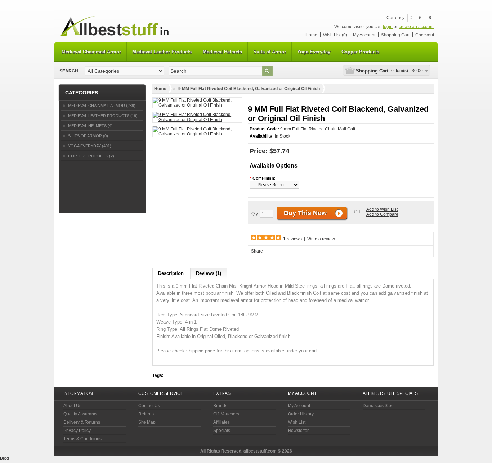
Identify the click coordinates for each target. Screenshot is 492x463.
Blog (4, 458)
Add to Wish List (382, 209)
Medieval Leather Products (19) (103, 115)
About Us (72, 405)
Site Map (147, 422)
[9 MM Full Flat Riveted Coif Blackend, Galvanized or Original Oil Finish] (197, 102)
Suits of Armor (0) (88, 136)
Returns (146, 414)
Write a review (321, 238)
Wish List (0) (335, 34)
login (388, 26)
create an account (416, 26)
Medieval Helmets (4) (90, 126)
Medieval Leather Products (162, 51)
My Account (364, 34)
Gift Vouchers (226, 414)
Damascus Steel (379, 405)
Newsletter (298, 430)
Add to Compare (382, 214)
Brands (220, 405)
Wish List (296, 422)
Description (171, 273)
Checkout (424, 34)
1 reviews (292, 238)
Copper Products (360, 51)
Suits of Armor (269, 51)
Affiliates (221, 422)
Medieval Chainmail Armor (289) (101, 105)
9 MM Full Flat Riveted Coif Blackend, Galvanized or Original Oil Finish (249, 88)
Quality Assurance (81, 414)
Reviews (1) (208, 273)
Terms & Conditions (82, 438)
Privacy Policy (77, 430)
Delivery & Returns (81, 422)
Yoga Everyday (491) (89, 146)
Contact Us (149, 405)
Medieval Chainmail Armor (91, 51)
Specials (221, 430)
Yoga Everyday (313, 51)
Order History (301, 414)
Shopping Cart (395, 34)
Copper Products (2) (91, 156)
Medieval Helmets (222, 51)
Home (311, 34)
